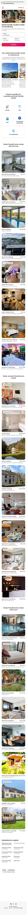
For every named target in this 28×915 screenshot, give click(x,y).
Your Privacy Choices (18, 908)
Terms (10, 908)
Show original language (8, 3)
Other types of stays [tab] (6, 843)
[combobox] (13, 35)
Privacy (6, 908)
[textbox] (7, 40)
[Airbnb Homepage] (3, 7)
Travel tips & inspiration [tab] (19, 843)
